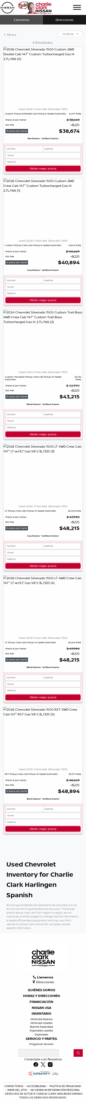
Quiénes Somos (41, 990)
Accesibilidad (37, 1086)
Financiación (41, 1002)
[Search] (78, 1053)
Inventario (41, 1013)
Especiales (41, 1034)
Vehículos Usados (41, 1023)
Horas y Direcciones (41, 996)
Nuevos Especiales (41, 1026)
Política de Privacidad (65, 1086)
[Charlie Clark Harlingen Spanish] (26, 7)
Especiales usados (41, 1030)
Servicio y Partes (41, 1039)
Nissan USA (41, 1008)
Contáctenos (14, 1086)
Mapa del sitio (17, 1090)
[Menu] (77, 8)
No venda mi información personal (55, 1090)
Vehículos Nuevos (41, 1019)
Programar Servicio (41, 1044)
